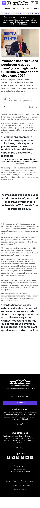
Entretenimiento (15, 485)
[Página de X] (13, 458)
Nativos (34, 13)
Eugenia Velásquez (18, 99)
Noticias (16, 8)
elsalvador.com (8, 22)
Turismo (26, 8)
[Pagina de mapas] (32, 3)
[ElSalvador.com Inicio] (20, 3)
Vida (31, 481)
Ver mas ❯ (19, 424)
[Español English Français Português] (36, 3)
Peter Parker (26, 13)
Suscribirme (20, 402)
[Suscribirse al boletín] (4, 3)
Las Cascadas (14, 13)
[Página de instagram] (17, 458)
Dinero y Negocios (19, 489)
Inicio (7, 8)
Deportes (27, 485)
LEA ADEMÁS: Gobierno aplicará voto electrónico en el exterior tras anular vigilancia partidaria (20, 161)
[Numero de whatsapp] (22, 458)
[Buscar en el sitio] (9, 3)
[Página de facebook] (8, 458)
